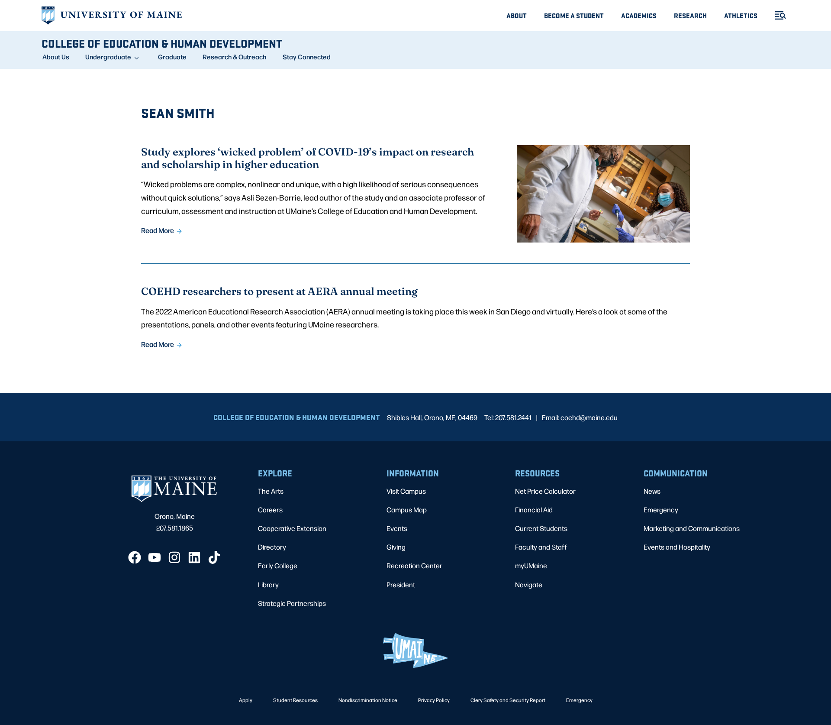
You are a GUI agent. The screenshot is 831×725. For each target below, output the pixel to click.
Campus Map (407, 509)
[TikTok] (214, 557)
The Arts (270, 490)
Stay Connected (307, 56)
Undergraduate (108, 56)
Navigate (528, 584)
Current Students (541, 528)
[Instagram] (174, 557)
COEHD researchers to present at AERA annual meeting (279, 291)
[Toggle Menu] (776, 15)
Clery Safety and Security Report (507, 699)
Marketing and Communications (692, 528)
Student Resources (295, 699)
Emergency (661, 509)
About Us (55, 56)
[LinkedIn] (194, 557)
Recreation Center (414, 565)
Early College (277, 565)
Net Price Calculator (545, 490)
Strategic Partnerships (292, 603)
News (652, 490)
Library (268, 584)
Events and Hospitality (677, 546)
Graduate (172, 56)
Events (397, 528)
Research (690, 15)
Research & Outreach (234, 56)
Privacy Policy (434, 699)
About (516, 15)
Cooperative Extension (292, 528)
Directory (272, 546)
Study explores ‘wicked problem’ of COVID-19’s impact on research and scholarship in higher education (307, 157)
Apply (245, 699)
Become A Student (574, 15)
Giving (396, 546)
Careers (270, 509)
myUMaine (531, 565)
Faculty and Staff (541, 546)
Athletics (740, 15)
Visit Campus (406, 490)
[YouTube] (154, 557)
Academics (639, 15)
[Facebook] (134, 557)
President (401, 584)
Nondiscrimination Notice (367, 699)
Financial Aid (534, 509)
